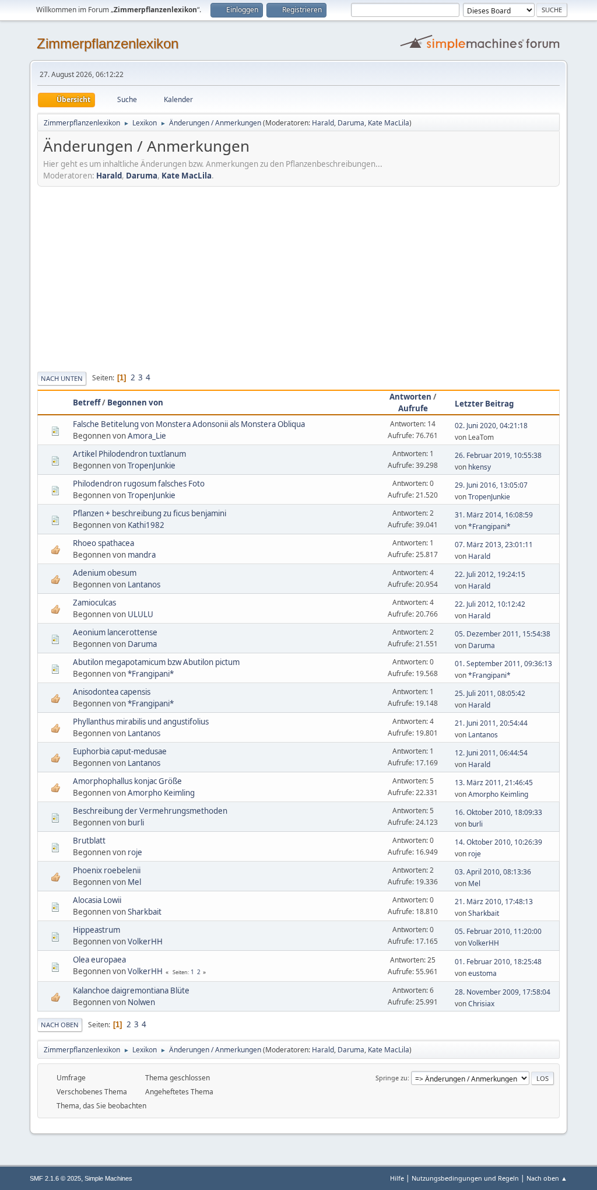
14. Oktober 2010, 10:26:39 (498, 842)
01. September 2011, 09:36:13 (503, 663)
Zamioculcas (94, 602)
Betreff (86, 402)
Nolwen (141, 1002)
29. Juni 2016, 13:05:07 (491, 485)
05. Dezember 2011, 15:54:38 (502, 634)
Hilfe (397, 1178)
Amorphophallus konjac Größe (127, 781)
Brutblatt (89, 840)
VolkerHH (145, 941)
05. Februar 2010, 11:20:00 (498, 931)
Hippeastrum (96, 930)
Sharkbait (144, 912)
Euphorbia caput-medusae (120, 751)
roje (135, 852)
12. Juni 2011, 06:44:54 (491, 753)
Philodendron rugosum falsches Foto (139, 483)
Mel (134, 882)
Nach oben (60, 1024)
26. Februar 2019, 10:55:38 (498, 455)
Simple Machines (108, 1178)
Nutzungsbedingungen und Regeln (465, 1178)
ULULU (140, 614)
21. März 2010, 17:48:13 (494, 902)
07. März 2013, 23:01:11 (494, 545)
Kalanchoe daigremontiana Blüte (131, 990)
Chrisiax (481, 1004)
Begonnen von (135, 402)
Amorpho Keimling (161, 793)
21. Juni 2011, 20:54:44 (491, 723)
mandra (142, 555)
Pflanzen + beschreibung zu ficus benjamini (149, 513)
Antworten (410, 396)
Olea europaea (99, 959)
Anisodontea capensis (111, 692)
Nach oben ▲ (546, 1178)
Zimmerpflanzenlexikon (107, 43)
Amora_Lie (147, 435)
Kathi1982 (146, 525)
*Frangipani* (489, 526)
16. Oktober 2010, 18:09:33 (498, 812)
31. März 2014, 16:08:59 (494, 515)
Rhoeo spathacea (103, 543)
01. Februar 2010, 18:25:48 (498, 962)
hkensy (479, 467)
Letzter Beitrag (484, 403)
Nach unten (62, 378)
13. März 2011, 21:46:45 (494, 783)
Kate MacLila (388, 123)
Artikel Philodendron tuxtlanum (129, 454)
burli (136, 822)
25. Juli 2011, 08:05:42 (490, 693)
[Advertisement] (298, 277)
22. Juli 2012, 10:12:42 (490, 604)
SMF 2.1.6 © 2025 (55, 1178)
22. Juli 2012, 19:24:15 (490, 574)
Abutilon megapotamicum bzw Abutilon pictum (156, 662)
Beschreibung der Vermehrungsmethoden (150, 811)
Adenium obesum (104, 573)
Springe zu (391, 1077)
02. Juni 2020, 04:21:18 (491, 425)
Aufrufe (413, 408)
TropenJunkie (151, 465)
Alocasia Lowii (97, 900)
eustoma (482, 973)
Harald (323, 123)
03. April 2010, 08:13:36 (493, 872)
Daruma (351, 123)
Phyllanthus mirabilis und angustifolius (141, 721)
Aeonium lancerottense (115, 632)
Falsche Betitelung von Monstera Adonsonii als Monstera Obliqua (189, 424)
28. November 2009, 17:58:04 (502, 992)
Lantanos (144, 584)
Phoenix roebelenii (107, 870)
